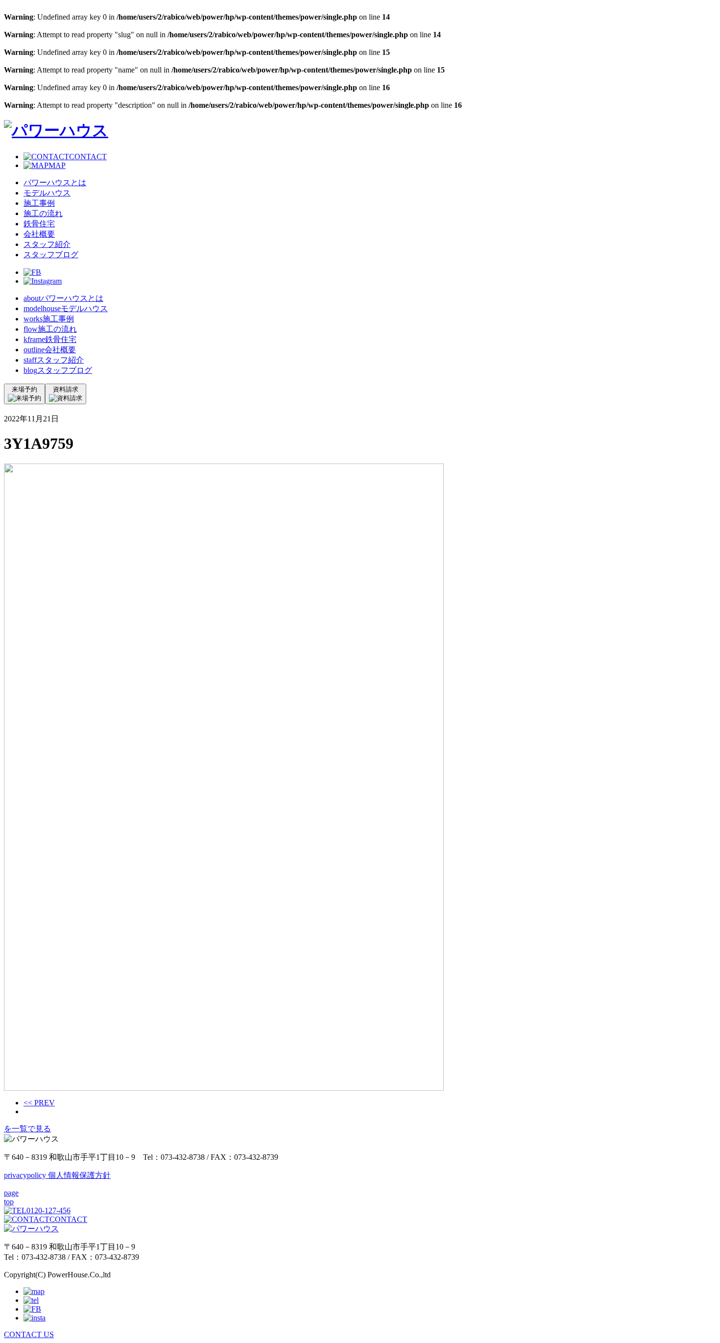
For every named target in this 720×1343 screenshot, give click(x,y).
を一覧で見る (27, 1128)
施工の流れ (43, 213)
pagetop (11, 1197)
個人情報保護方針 (57, 1175)
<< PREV (39, 1103)
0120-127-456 (48, 1210)
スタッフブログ (51, 254)
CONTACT (88, 156)
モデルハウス (47, 193)
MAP (57, 165)
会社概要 (39, 234)
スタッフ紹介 (47, 244)
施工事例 (39, 203)
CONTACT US (29, 1334)
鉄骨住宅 (39, 224)
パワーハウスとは (55, 182)
